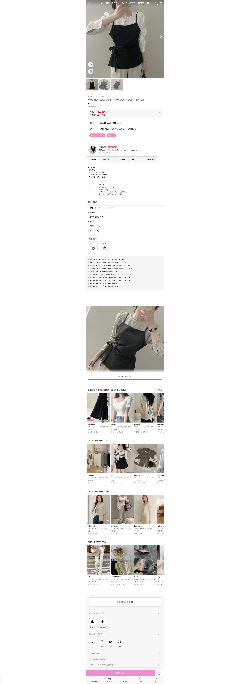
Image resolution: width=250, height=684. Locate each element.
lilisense (113, 425)
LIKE (140, 681)
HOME (125, 681)
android (102, 627)
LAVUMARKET (92, 475)
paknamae (91, 577)
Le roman (137, 526)
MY (156, 681)
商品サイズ (107, 159)
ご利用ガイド (150, 159)
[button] (160, 36)
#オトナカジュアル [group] (97, 135)
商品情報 (93, 159)
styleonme (91, 425)
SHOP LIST (109, 681)
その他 (101, 96)
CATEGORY (94, 681)
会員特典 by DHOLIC (125, 602)
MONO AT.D (92, 526)
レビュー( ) (121, 159)
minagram (114, 526)
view (159, 149)
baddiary (137, 577)
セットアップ (92, 96)
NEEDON (137, 475)
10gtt (113, 475)
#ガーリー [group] (111, 135)
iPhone (92, 627)
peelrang (137, 425)
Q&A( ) (135, 159)
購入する (120, 672)
